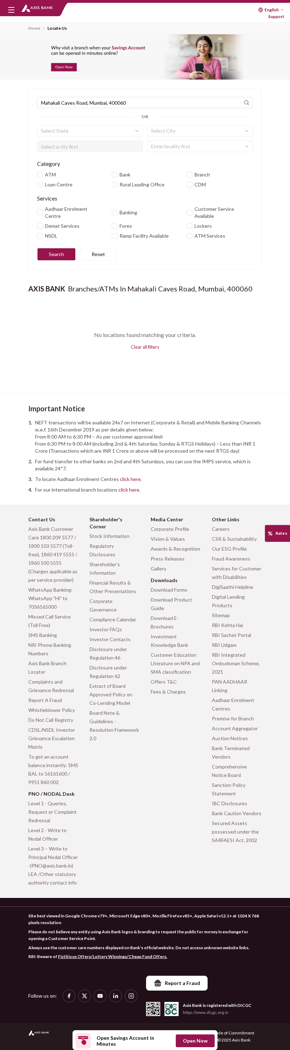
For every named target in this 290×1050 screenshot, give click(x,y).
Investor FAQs (105, 629)
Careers (221, 529)
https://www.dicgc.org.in (205, 1012)
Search (56, 254)
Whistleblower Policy (51, 710)
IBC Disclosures (229, 803)
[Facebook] (69, 996)
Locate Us (57, 28)
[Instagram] (131, 996)
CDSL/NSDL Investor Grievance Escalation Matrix (51, 738)
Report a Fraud (182, 983)
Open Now (195, 1041)
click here (130, 479)
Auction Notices (230, 738)
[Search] (246, 103)
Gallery (158, 568)
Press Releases (168, 559)
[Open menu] (11, 10)
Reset (98, 254)
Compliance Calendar (112, 619)
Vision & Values (168, 539)
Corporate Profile (170, 529)
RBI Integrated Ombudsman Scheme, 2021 (236, 663)
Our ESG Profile (229, 549)
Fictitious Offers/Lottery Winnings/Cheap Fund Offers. (112, 956)
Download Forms (169, 590)
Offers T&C (164, 682)
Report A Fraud (45, 700)
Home (34, 28)
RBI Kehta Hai (227, 625)
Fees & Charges (168, 692)
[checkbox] (40, 175)
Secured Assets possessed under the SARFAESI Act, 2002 (235, 831)
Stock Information (109, 536)
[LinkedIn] (115, 996)
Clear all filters (145, 347)
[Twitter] (84, 996)
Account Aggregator (235, 728)
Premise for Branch (233, 718)
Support (276, 16)
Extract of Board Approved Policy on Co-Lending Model (110, 694)
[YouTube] (100, 996)
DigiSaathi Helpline (232, 587)
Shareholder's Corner (105, 522)
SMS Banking (42, 635)
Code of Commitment (233, 1033)
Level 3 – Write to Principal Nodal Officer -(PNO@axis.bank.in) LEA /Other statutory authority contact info (53, 866)
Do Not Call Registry (50, 720)
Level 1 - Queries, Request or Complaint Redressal (52, 811)
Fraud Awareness (231, 559)
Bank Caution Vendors (236, 813)
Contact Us (41, 519)
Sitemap (221, 615)
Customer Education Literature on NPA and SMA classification (175, 663)
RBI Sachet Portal (231, 635)
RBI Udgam (224, 645)
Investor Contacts (109, 639)
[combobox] (90, 131)
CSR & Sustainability (234, 539)
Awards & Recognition (175, 549)
